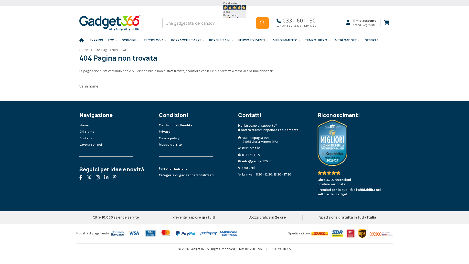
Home (83, 49)
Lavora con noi (90, 144)
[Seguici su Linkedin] (108, 178)
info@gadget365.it (256, 161)
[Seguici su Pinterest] (116, 178)
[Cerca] (262, 23)
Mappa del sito (170, 144)
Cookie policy (169, 138)
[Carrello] (385, 22)
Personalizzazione (173, 168)
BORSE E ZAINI (219, 40)
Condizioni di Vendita (175, 125)
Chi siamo (86, 131)
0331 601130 (298, 20)
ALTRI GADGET (346, 40)
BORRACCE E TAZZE (186, 40)
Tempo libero (316, 40)
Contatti (85, 138)
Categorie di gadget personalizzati (186, 175)
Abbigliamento (285, 40)
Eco (111, 40)
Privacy (164, 131)
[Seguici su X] (91, 178)
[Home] (81, 40)
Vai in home (88, 86)
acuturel (248, 167)
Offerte (371, 40)
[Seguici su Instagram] (100, 178)
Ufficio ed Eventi (251, 40)
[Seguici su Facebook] (82, 178)
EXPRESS (96, 40)
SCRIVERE (129, 40)
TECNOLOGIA (154, 40)
